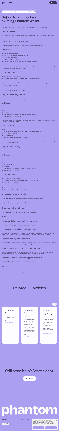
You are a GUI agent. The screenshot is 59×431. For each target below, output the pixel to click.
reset (49, 35)
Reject (38, 427)
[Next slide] (56, 304)
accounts (41, 66)
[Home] (7, 3)
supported (9, 198)
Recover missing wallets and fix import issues (14, 212)
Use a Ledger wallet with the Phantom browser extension (17, 203)
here (33, 424)
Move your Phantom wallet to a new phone (13, 270)
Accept (51, 427)
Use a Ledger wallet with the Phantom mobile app (15, 202)
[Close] (56, 420)
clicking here (40, 423)
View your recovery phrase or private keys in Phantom (24, 225)
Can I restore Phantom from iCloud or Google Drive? (16, 272)
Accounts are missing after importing (17, 68)
